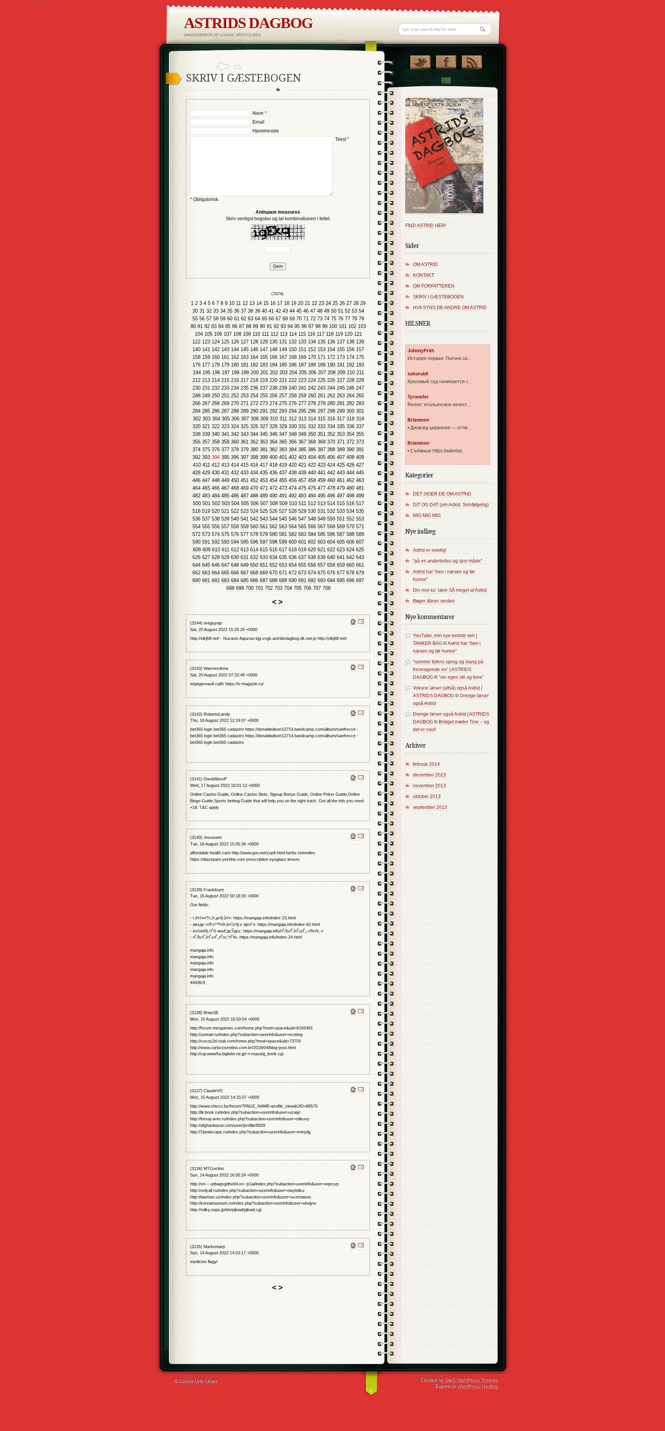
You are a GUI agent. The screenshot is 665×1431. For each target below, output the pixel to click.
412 (216, 465)
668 (254, 573)
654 (293, 565)
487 (245, 496)
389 (341, 449)
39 (257, 311)
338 (196, 434)
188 (312, 365)
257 (283, 395)
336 (350, 426)
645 (206, 565)
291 (264, 411)
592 (216, 542)
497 (341, 496)
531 (321, 511)
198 (235, 372)
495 (321, 496)
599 (283, 542)
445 (360, 472)
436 (273, 472)
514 (331, 503)
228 (350, 380)
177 (206, 365)
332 (312, 426)
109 (247, 334)
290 (254, 411)
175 (360, 357)
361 (245, 442)
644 (196, 565)
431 (225, 472)
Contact (445, 81)
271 (245, 403)
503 (226, 503)
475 (302, 488)
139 (360, 342)
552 (350, 519)
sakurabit (418, 374)
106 (218, 334)
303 (206, 419)
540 (235, 519)
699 (240, 588)
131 (283, 342)
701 (259, 588)
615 (264, 549)
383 (283, 449)
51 (340, 311)
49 (326, 311)
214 (216, 380)
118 (330, 334)
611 (225, 549)
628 (216, 557)
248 (196, 395)
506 (255, 503)
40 (264, 311)
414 (235, 465)
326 (254, 426)
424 (331, 465)
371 (341, 442)
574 (216, 534)
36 (236, 311)
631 (245, 557)
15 (266, 303)
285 (206, 411)
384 (293, 449)
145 (245, 349)
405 (321, 457)
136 (331, 342)
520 (216, 511)
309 (264, 419)
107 (228, 334)
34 (223, 311)
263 (341, 395)
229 (360, 380)
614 (254, 549)
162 (235, 357)
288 (235, 411)
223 (302, 380)
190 (331, 365)
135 (321, 342)
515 (341, 503)
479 (341, 488)
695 (341, 580)
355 (360, 434)
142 (216, 349)
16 (273, 303)
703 (278, 588)
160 (216, 357)
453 (264, 480)
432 (235, 472)
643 (360, 557)
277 (302, 403)
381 (264, 449)
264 (350, 395)
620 (312, 549)
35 (229, 311)
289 (245, 411)
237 (264, 388)
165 (264, 357)
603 (321, 542)
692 (312, 580)
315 (321, 419)
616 (273, 549)
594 (235, 542)
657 (321, 565)
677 (341, 573)
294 (293, 411)
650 (254, 565)
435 (264, 472)
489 (264, 496)
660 (350, 565)
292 (273, 411)
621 (321, 549)
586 (331, 534)
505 (245, 503)
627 (206, 557)
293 (283, 411)
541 (245, 519)
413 (225, 465)
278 (312, 403)
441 (321, 472)
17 (279, 303)
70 (299, 318)
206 (312, 372)
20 (300, 303)
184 (273, 365)
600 (293, 542)
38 (250, 311)
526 (273, 511)
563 (283, 526)
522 (235, 511)
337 (360, 426)
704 (288, 588)
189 (321, 365)
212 (196, 380)
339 (206, 434)
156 (350, 349)
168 (293, 357)
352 (331, 434)
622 (331, 549)
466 (216, 488)
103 (362, 326)
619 (302, 549)
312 (293, 419)
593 (225, 542)
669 (264, 573)
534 (350, 511)
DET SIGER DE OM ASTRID (442, 494)
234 (235, 388)
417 (264, 465)
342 (235, 434)
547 (302, 519)
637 (302, 557)
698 (230, 588)
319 (360, 419)
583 (302, 534)
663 (206, 573)
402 (293, 457)
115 (302, 334)
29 (363, 303)
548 (312, 519)
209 (341, 372)
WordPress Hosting (477, 1386)
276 (293, 403)
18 (286, 303)
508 (274, 503)
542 (254, 519)
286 (216, 411)
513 (321, 503)
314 (312, 419)
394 (216, 457)
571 (360, 526)
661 (360, 565)
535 (360, 511)
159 (206, 357)
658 (331, 565)
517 (360, 503)
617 (283, 549)
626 (196, 557)
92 (276, 326)
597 (264, 542)
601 (302, 542)
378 (235, 449)
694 (331, 580)
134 (312, 342)
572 (196, 534)
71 (306, 318)
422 (312, 465)
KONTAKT (423, 275)
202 (274, 372)
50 (333, 311)
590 (196, 542)
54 (361, 311)
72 (313, 318)
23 (321, 303)
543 (264, 519)
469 (245, 488)
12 (245, 303)
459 (321, 480)
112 (274, 334)
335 (341, 426)
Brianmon (418, 420)
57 (209, 318)
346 (273, 434)
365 (283, 442)
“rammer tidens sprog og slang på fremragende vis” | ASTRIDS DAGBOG (448, 669)
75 (333, 318)
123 (206, 342)
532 (331, 511)
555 (206, 526)
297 (321, 411)
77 (347, 318)
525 (264, 511)
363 (264, 442)
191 (341, 365)
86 (234, 326)
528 (293, 511)
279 (321, 403)
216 (235, 380)
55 (195, 318)
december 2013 (429, 775)
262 (331, 395)
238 (273, 388)
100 (333, 326)
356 (196, 442)
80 (193, 326)
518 (196, 511)
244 (331, 388)
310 (274, 419)
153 (321, 349)
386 (312, 449)
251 (225, 395)
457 (302, 480)
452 (254, 480)
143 (225, 349)
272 (254, 403)
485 (225, 496)
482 (196, 496)
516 (350, 503)
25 (335, 303)
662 (196, 573)
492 (293, 496)
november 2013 (429, 785)
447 (206, 480)
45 (299, 311)
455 (283, 480)
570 (350, 526)
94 (290, 326)
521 (225, 511)
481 (360, 488)
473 (283, 488)
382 (273, 449)
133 (302, 342)
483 (206, 496)
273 (264, 403)
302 (197, 419)
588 (350, 534)
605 (341, 542)
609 (206, 549)
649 (245, 565)
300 (350, 411)
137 (341, 342)
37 (243, 311)
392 (196, 457)
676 (331, 573)
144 (235, 349)
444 (350, 472)
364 (273, 442)
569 (341, 526)
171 (321, 357)
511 (302, 503)
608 (197, 549)
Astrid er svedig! (429, 550)
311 (283, 419)
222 (293, 380)
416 (254, 465)
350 (312, 434)
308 (255, 419)
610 (216, 549)
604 (331, 542)
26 (342, 303)
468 (235, 488)
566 (312, 526)
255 (264, 395)
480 (350, 488)
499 (360, 496)
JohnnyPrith (421, 350)
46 (306, 311)
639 (321, 557)
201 (264, 372)
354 (350, 434)
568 (331, 526)
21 (307, 303)
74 (326, 318)
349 (302, 434)
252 (235, 395)
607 (360, 542)
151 (302, 349)
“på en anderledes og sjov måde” (447, 561)
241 (302, 388)
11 (238, 303)
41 (271, 311)
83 (214, 326)
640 (331, 557)
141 (206, 349)
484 (216, 496)
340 (216, 434)
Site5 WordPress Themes (470, 1379)
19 (293, 303)
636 (293, 557)
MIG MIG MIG (427, 515)
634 (273, 557)
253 (245, 395)
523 (245, 511)
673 (302, 573)
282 (350, 403)
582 (293, 534)
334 (331, 426)
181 (245, 365)
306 (235, 419)
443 (341, 472)
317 (341, 419)
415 (245, 465)
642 (350, 557)
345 (264, 434)
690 (293, 580)
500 (197, 503)
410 (197, 465)
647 (225, 565)
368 (312, 442)
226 (331, 380)
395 (225, 457)
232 (216, 388)
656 (312, 565)
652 (273, 565)
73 (319, 318)
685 (245, 580)
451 (245, 480)
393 (206, 457)
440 (312, 472)
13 (252, 303)
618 (293, 549)
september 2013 (430, 807)
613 (245, 549)
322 (216, 426)
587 (341, 534)
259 (302, 395)
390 (350, 449)
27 (349, 303)
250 (216, 395)
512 (312, 503)
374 (196, 449)
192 (350, 365)
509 (283, 503)
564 (293, 526)
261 (321, 395)
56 (202, 318)
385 (302, 449)
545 (283, 519)
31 (202, 311)
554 (196, 526)
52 (347, 311)
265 (360, 395)
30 (195, 311)
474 (293, 488)
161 (225, 357)
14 (259, 303)
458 (312, 480)
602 (312, 542)
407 (341, 457)
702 (269, 588)
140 (196, 349)
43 (285, 311)
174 (350, 357)
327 (264, 426)
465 (206, 488)
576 (235, 534)
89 (255, 326)
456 (293, 480)
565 (302, 526)
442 (331, 472)
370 (331, 442)
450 (235, 480)
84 (221, 326)
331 (302, 426)
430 (216, 472)
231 (206, 388)
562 (273, 526)
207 (322, 372)
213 (206, 380)
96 (304, 326)
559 (245, 526)
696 (350, 580)
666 (235, 573)
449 (225, 480)
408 (350, 457)
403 (302, 457)
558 (235, 526)
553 (360, 519)
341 (225, 434)
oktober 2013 (427, 796)
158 (196, 357)
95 (297, 326)
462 (350, 480)
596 (254, 542)
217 (245, 380)
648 (235, 565)
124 (216, 342)
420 (293, 465)
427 (360, 465)
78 (354, 318)
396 (235, 457)
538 (216, 519)
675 (321, 573)
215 (225, 380)
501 (206, 503)
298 (331, 411)
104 (199, 334)
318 (350, 419)
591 (206, 542)
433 (245, 472)
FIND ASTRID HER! (425, 225)
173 (341, 357)
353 (341, 434)
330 (293, 426)
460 (331, 480)
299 (341, 411)
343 (245, 434)
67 (278, 318)
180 (235, 365)
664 (216, 573)
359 (225, 442)
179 (225, 365)
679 (360, 573)
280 (331, 403)
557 (225, 526)
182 (254, 365)
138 (350, 342)
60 (229, 318)
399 (264, 457)
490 (273, 496)
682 (216, 580)
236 (254, 388)
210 (351, 372)
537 (206, 519)
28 (356, 303)
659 (341, 565)
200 (255, 372)
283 (360, 403)
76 (340, 318)
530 (312, 511)
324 (235, 426)
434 (254, 472)
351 (321, 434)
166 (273, 357)
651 (264, 565)
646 (216, 565)
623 (341, 549)
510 (293, 503)
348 (293, 434)
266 (196, 403)
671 (283, 573)
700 (250, 588)
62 (243, 318)
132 (293, 342)
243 (321, 388)
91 (269, 326)
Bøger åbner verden (434, 601)
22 (314, 303)
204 (293, 372)
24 (328, 303)
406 (331, 457)
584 (312, 534)
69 (292, 318)
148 (273, 349)
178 (216, 365)
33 (216, 311)
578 (254, 534)
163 (245, 357)
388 (331, 449)
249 (206, 395)
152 (312, 349)
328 (273, 426)
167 (283, 357)
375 (206, 449)
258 (293, 395)
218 (254, 380)
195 (206, 372)
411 (206, 465)
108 (237, 334)
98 (318, 326)
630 (235, 557)
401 (283, 457)
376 (216, 449)
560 (254, 526)
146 (254, 349)
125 (225, 342)
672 (293, 573)
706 (307, 588)
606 (350, 542)
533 (341, 511)
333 (321, 426)
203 (283, 372)
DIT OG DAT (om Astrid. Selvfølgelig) (451, 504)
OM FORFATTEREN (433, 286)
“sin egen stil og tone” (461, 677)
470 (254, 488)
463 (360, 480)
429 (206, 472)
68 (285, 318)
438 (293, 472)
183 (264, 365)
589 (360, 534)
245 (341, 388)
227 (341, 380)
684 (235, 580)
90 (262, 326)
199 (245, 372)
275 (283, 403)
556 (216, 526)
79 (361, 318)
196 (216, 372)
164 (254, 357)
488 (254, 496)
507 (264, 503)
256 (273, 395)
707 (317, 588)
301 (360, 411)
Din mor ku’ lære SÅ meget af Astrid (450, 590)
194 (197, 372)
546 (293, 519)
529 (302, 511)
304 (216, 419)
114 (293, 334)
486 (235, 496)
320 (196, 426)
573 (206, 534)
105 (208, 334)
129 (264, 342)
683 (225, 580)
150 (293, 349)
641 (341, 557)
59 (223, 318)
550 (331, 519)
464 (196, 488)
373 (360, 442)
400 (273, 457)
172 (331, 357)
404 (312, 457)
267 (206, 403)
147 (264, 349)
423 (321, 465)
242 (312, 388)
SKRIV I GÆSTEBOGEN (438, 297)
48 (319, 311)
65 (264, 318)
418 (273, 465)
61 (236, 318)
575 (225, 534)
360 (235, 442)
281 (341, 403)
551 (341, 519)
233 (225, 388)
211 (360, 372)
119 (339, 334)
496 (331, 496)
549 (321, 519)
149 (283, 349)
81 (200, 326)
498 (350, 496)
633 (264, 557)
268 (216, 403)
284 (196, 411)
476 (312, 488)
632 (254, 557)
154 (331, 349)
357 (206, 442)
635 (283, 557)
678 (350, 573)
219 (264, 380)
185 (283, 365)
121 (358, 334)
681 (206, 580)
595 (245, 542)
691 (302, 580)
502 (216, 503)
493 (302, 496)
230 (196, 388)
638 (312, 557)
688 (273, 580)
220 (273, 380)
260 (312, 395)
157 (360, 349)
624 (350, 549)
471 (264, 488)
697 (360, 580)
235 (245, 388)
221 (283, 380)
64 (257, 318)
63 (250, 318)
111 (265, 334)
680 (196, 580)
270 (235, 403)
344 (254, 434)
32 (209, 311)
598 (273, 542)
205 (303, 372)
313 (302, 419)
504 (235, 503)
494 (312, 496)
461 (341, 480)
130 (273, 342)
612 (235, 549)
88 (248, 326)
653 (283, 565)
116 (311, 334)
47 (313, 311)
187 (302, 365)
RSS (472, 60)
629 (225, 557)
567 (321, 526)
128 (254, 342)
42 (278, 311)
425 (341, 465)
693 (321, 580)
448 (216, 480)
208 (331, 372)
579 (264, 534)
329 (283, 426)
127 (245, 342)
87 (241, 326)
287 (225, 411)
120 (348, 334)
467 (225, 488)
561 (264, 526)
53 (354, 311)
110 (256, 334)
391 (360, 449)
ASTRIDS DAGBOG (248, 23)
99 (324, 326)
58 (216, 318)
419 (283, 465)
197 (226, 372)
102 (352, 326)
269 (225, 403)
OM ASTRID (425, 264)
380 (254, 449)
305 (226, 419)
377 (225, 449)
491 (283, 496)
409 (360, 457)
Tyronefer (418, 397)
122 (196, 342)
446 (196, 480)
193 (360, 365)
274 (273, 403)
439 (302, 472)
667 (245, 573)
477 (321, 488)
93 (283, 326)
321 (206, 426)
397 (245, 457)
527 (283, 511)
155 (341, 349)
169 (302, 357)
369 (321, 442)
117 (320, 334)
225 (321, 380)
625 (360, 549)
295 (302, 411)
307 (245, 419)
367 (302, 442)
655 (302, 565)
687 (264, 580)
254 (254, 395)
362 (254, 442)
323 (225, 426)
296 (312, 411)
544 (273, 519)
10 (231, 303)
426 (350, 465)
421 (302, 465)
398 (254, 457)
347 (283, 434)
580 (273, 534)
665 (225, 573)
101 (343, 326)
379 (245, 449)
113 (283, 334)
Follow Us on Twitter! (420, 60)
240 (293, 388)
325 (245, 426)
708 (326, 588)
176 (196, 365)
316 (331, 419)
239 (283, 388)
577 (245, 534)
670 (273, 573)
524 (254, 511)
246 (350, 388)
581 (283, 534)
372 (350, 442)
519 (206, 511)
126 (235, 342)
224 (312, 380)
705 (298, 588)
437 (283, 472)
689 (283, 580)
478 (331, 488)
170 (312, 357)
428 (196, 472)
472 (273, 488)
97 (311, 326)
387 (321, 449)
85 (228, 326)
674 (312, 573)
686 (254, 580)
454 (273, 480)
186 (293, 365)
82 (207, 326)
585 (321, 534)
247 (360, 388)
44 (292, 311)
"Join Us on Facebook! (446, 60)
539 (225, 519)
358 (216, 442)
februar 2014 (426, 764)
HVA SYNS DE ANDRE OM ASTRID (450, 307)
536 (196, 519)
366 (293, 442)
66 (271, 318)
